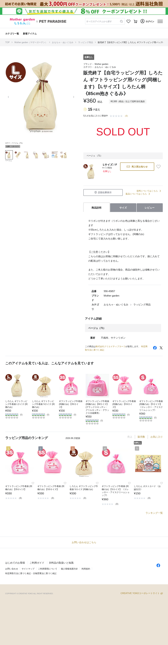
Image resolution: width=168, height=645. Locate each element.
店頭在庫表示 (105, 192)
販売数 (141, 436)
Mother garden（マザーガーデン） (30, 42)
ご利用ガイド (37, 562)
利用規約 (86, 569)
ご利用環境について (47, 569)
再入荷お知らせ (140, 166)
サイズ (123, 207)
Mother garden (101, 64)
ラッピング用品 (85, 42)
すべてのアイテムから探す (99, 21)
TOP (7, 42)
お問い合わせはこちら (84, 542)
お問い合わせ (11, 569)
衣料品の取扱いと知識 (61, 562)
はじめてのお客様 (15, 562)
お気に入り (156, 436)
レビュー (150, 207)
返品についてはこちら (136, 194)
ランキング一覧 (154, 512)
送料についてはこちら (147, 191)
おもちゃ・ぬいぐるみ (62, 42)
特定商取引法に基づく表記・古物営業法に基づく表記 (30, 573)
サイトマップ (28, 569)
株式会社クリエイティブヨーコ (111, 346)
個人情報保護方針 (69, 569)
